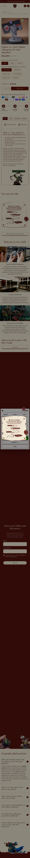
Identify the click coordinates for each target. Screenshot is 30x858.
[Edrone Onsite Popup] (15, 429)
